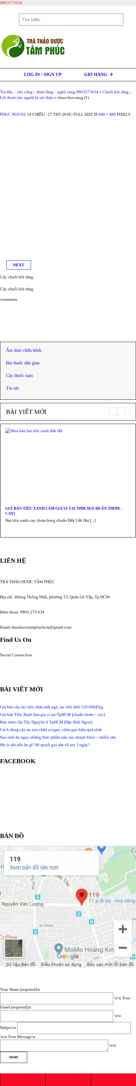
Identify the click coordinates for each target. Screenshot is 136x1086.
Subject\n (8, 1027)
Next (18, 265)
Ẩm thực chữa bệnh (23, 350)
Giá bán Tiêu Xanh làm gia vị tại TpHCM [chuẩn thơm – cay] (63, 511)
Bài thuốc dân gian (23, 363)
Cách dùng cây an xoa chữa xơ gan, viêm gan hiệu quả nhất (51, 729)
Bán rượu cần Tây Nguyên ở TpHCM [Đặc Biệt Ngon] (46, 722)
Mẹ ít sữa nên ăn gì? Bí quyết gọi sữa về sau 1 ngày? (45, 744)
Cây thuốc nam (19, 375)
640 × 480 (107, 114)
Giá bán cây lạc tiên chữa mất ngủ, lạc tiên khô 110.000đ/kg (51, 707)
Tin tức (12, 388)
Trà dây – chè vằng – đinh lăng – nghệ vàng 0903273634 (49, 92)
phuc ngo (10, 114)
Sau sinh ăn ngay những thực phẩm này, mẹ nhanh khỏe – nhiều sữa (58, 737)
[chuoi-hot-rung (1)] (68, 120)
